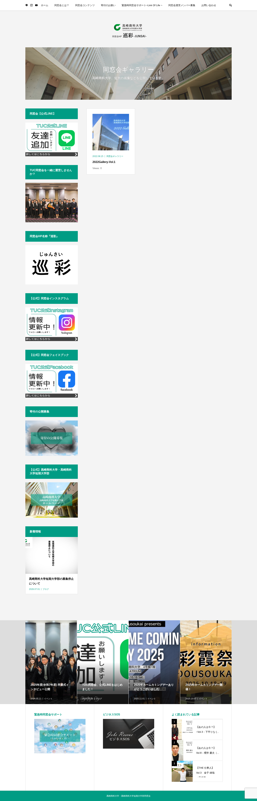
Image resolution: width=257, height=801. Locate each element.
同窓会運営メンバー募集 (181, 5)
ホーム (44, 5)
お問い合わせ (208, 5)
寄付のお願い (108, 5)
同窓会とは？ (61, 5)
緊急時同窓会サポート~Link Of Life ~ (142, 5)
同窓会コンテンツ (85, 5)
